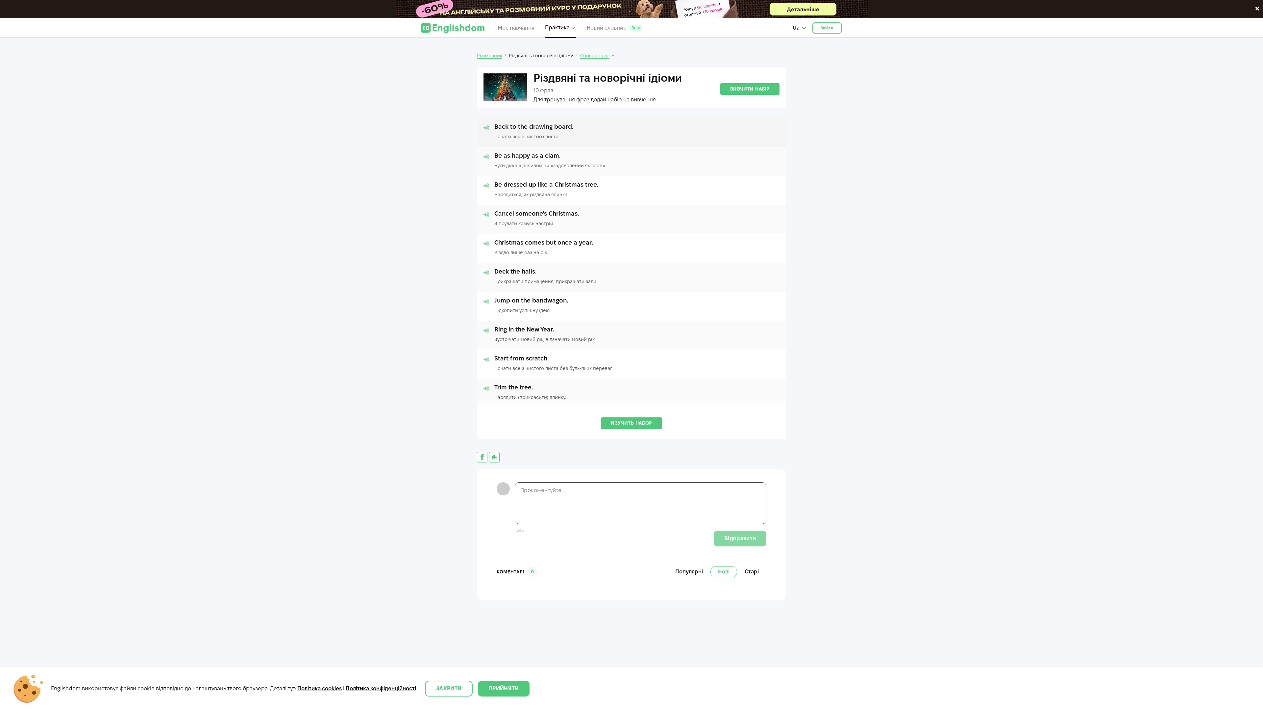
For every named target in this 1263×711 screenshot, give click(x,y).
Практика (557, 27)
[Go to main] (452, 28)
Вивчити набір (750, 89)
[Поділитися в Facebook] (482, 457)
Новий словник (613, 28)
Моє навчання (516, 28)
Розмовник (489, 55)
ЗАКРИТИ (448, 688)
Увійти (827, 28)
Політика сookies (319, 688)
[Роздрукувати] (494, 457)
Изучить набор (631, 423)
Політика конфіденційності (381, 688)
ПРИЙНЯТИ (503, 688)
